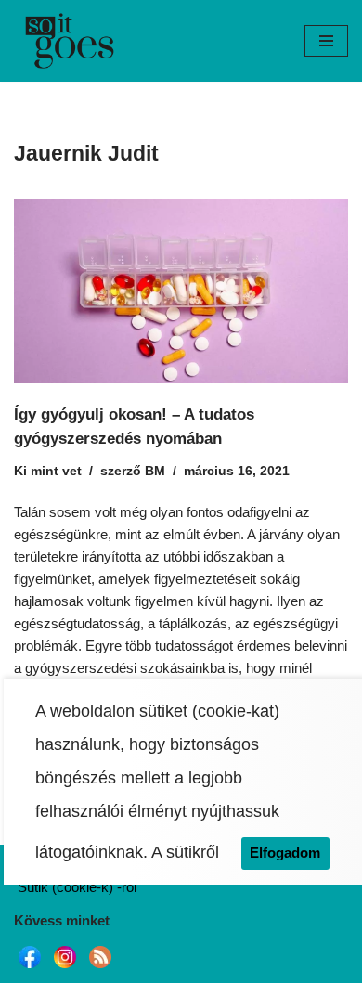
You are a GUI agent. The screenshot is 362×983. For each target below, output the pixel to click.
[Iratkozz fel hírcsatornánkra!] (100, 968)
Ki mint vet (48, 471)
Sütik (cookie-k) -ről (77, 887)
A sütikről (185, 852)
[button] (326, 41)
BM (155, 471)
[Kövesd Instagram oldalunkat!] (65, 968)
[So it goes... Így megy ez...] (69, 41)
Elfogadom (285, 852)
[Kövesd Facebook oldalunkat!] (29, 968)
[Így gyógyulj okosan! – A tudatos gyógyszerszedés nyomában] (181, 291)
